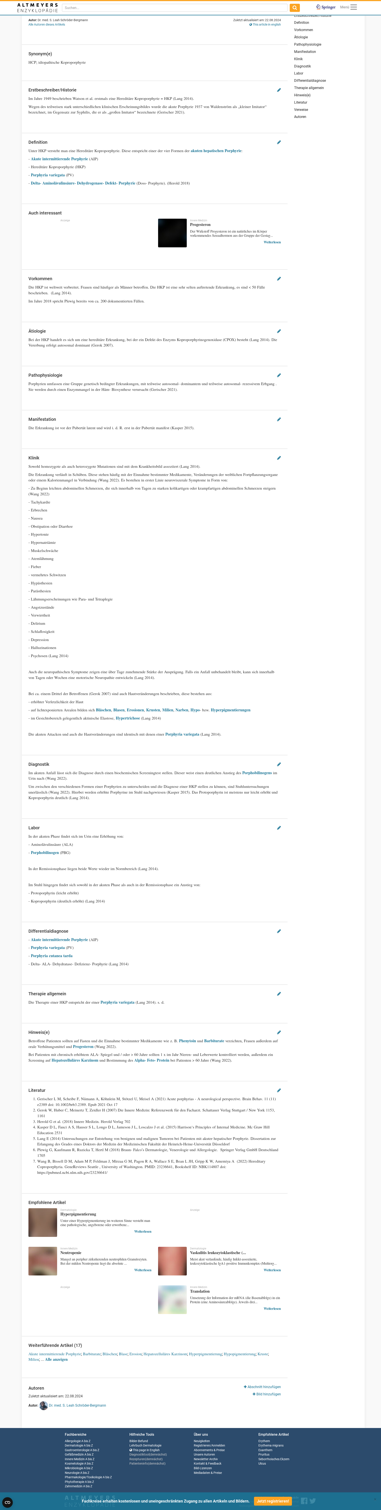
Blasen (119, 710)
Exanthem (265, 1450)
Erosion (135, 1353)
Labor (298, 73)
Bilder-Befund (138, 1441)
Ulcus (262, 1463)
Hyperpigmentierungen (230, 710)
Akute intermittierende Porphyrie (60, 159)
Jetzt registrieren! (273, 1501)
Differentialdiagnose (310, 80)
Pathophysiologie (307, 44)
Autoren (300, 117)
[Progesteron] (172, 233)
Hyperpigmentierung (205, 1353)
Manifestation (305, 52)
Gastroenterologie (77, 1450)
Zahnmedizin (73, 1486)
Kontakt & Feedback (207, 1463)
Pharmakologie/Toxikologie (83, 1477)
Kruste (263, 1353)
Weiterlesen (272, 241)
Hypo (195, 710)
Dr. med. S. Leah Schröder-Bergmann (77, 1405)
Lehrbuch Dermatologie (145, 1445)
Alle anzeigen (56, 1359)
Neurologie (72, 1473)
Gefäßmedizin (74, 1454)
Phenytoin (187, 1041)
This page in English (146, 1450)
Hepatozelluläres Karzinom (75, 1060)
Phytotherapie (74, 1482)
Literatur (300, 102)
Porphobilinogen (45, 852)
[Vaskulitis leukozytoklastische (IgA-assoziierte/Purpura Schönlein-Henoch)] (172, 1261)
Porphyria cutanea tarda (52, 955)
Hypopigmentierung (240, 1353)
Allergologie (73, 1441)
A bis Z (85, 1441)
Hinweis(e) (302, 95)
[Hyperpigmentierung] (42, 1222)
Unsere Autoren (204, 1454)
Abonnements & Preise (209, 1450)
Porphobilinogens (257, 773)
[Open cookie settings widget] (7, 1502)
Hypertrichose (128, 718)
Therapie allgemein (309, 88)
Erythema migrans (271, 1445)
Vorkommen (303, 30)
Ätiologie (301, 37)
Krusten (153, 710)
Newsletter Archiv (206, 1459)
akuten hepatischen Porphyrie (216, 150)
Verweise (301, 110)
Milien (167, 710)
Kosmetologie (74, 1463)
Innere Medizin (75, 1459)
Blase (123, 1353)
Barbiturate (214, 1041)
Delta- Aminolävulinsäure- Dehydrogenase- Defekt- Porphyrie (83, 183)
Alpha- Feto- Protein (151, 1060)
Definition (301, 23)
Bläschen (103, 710)
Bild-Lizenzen (203, 1468)
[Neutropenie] (42, 1261)
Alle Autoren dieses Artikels (46, 24)
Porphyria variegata (48, 175)
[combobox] (175, 8)
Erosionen (135, 710)
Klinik (298, 59)
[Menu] (353, 7)
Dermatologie (74, 1445)
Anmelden (218, 1445)
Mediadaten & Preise (208, 1473)
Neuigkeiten (202, 1441)
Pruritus (263, 1454)
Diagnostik (302, 66)
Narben (182, 710)
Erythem (264, 1441)
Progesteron (83, 1046)
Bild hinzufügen (268, 1394)
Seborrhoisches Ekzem (273, 1459)
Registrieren (202, 1445)
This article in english (266, 24)
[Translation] (172, 1299)
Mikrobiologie (74, 1468)
